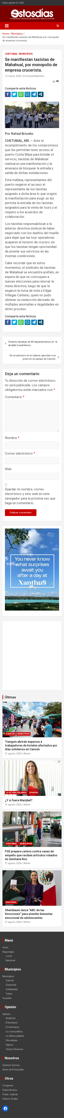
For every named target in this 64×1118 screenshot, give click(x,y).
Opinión (33, 792)
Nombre (12, 438)
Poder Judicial (10, 1094)
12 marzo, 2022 (13, 76)
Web (8, 469)
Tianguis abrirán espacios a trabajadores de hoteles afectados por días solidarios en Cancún (31, 745)
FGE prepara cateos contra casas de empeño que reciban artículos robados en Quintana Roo (31, 855)
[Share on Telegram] (34, 94)
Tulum (9, 993)
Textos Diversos (14, 1049)
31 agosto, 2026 (13, 753)
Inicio (5, 947)
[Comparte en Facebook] (8, 94)
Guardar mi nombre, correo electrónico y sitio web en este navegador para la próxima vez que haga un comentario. (30, 496)
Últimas (10, 697)
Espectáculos (9, 1089)
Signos (9, 1044)
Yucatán (6, 998)
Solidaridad (12, 989)
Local (9, 955)
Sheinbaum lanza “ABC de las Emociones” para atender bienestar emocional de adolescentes (29, 914)
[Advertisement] (32, 656)
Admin (26, 753)
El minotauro (12, 1027)
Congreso (7, 1085)
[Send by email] (27, 94)
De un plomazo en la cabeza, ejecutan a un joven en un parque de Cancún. (33, 357)
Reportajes (8, 951)
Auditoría (10, 1018)
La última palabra (16, 792)
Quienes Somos (11, 1065)
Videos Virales (10, 1098)
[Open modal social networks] (40, 94)
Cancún (10, 734)
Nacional (11, 902)
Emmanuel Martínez (33, 76)
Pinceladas (11, 1040)
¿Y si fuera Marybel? (18, 800)
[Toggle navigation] (6, 26)
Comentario (14, 397)
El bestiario (12, 1022)
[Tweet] (14, 94)
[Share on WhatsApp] (21, 94)
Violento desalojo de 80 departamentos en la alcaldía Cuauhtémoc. (32, 343)
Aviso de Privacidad (12, 1069)
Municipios (26, 54)
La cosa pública (14, 1031)
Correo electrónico (20, 453)
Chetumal (11, 54)
